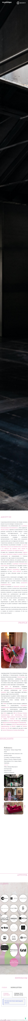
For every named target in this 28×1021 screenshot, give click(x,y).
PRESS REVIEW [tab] (6, 994)
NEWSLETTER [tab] (16, 987)
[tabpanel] (14, 999)
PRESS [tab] (4, 987)
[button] (3, 806)
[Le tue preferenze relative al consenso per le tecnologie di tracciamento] (25, 1018)
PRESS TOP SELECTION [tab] (18, 994)
